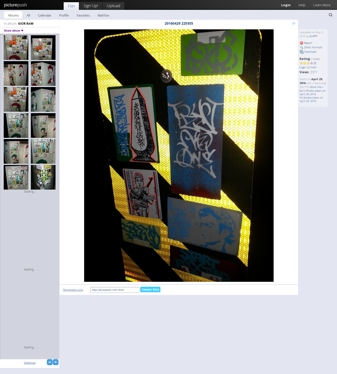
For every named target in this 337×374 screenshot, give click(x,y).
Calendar (44, 15)
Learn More (322, 5)
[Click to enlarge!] (179, 155)
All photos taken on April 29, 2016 (311, 99)
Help (302, 5)
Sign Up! (91, 5)
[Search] (331, 15)
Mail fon (103, 15)
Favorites (83, 15)
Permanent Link (73, 289)
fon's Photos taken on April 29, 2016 (313, 92)
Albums (13, 15)
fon (312, 36)
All (28, 15)
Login (286, 5)
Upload (113, 5)
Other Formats (312, 47)
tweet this (150, 289)
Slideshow (30, 362)
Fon (71, 6)
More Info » (317, 87)
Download (309, 51)
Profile (64, 15)
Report (307, 43)
